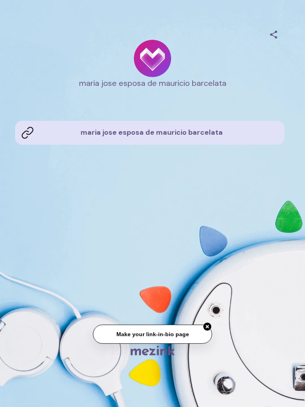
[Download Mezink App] (153, 350)
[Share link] (273, 33)
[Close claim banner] (207, 327)
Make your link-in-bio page (152, 334)
